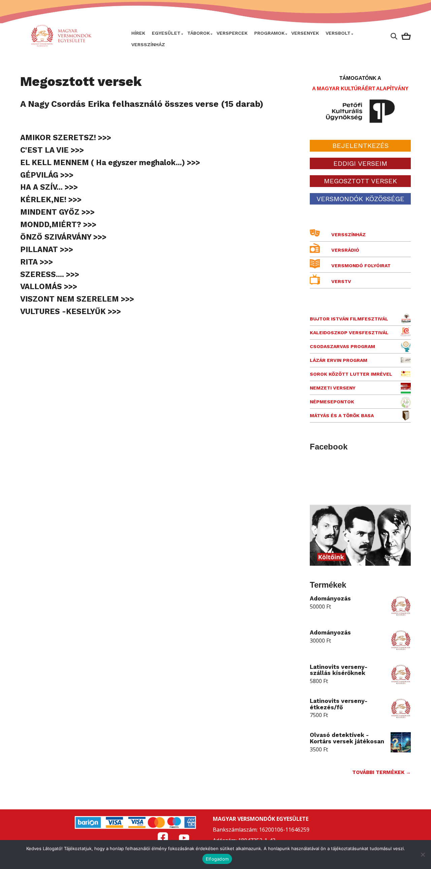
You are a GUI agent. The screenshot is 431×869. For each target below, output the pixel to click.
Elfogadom (217, 859)
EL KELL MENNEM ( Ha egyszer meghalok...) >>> (110, 162)
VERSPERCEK (232, 33)
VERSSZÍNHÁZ (148, 44)
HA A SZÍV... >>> (49, 187)
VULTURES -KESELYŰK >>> (70, 311)
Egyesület (166, 33)
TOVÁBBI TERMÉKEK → (381, 772)
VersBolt (338, 33)
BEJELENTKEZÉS (360, 146)
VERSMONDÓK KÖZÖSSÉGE (360, 199)
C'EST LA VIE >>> (52, 150)
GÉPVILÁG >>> (46, 174)
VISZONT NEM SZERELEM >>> (77, 298)
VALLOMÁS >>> (48, 286)
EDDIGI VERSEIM (360, 163)
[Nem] (422, 854)
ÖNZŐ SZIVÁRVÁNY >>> (63, 236)
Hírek (138, 33)
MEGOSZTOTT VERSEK (360, 181)
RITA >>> (36, 261)
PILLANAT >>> (46, 249)
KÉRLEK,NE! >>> (50, 199)
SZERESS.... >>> (49, 274)
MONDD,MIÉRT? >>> (58, 224)
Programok (269, 33)
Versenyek (305, 33)
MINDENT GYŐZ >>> (57, 212)
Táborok (198, 33)
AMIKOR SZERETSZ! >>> (65, 137)
